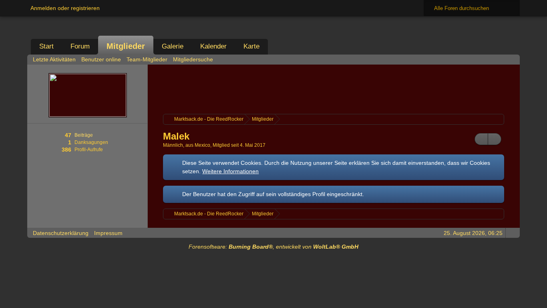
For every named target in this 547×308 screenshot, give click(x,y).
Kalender (213, 46)
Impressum (108, 233)
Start (46, 46)
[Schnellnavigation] (500, 59)
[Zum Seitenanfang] (511, 232)
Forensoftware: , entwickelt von (273, 246)
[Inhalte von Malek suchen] (481, 139)
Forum (80, 46)
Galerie (172, 46)
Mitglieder (126, 46)
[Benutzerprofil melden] (494, 139)
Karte (251, 46)
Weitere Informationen (230, 171)
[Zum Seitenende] (511, 59)
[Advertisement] (333, 88)
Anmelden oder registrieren (65, 8)
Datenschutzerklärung (60, 233)
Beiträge (83, 135)
